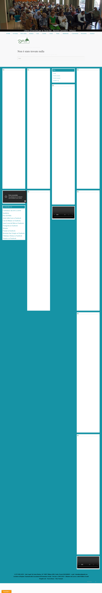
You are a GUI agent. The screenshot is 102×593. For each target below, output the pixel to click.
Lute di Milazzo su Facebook (12, 220)
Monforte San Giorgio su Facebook (14, 233)
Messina (5, 228)
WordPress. (98, 581)
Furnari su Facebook (9, 231)
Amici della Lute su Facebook (12, 218)
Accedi (54, 73)
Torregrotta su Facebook (10, 226)
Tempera (93, 581)
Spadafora (6, 213)
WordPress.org (56, 80)
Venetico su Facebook (9, 238)
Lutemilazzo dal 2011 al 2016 (12, 210)
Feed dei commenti (56, 78)
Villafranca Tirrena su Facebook (12, 236)
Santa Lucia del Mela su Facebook (13, 223)
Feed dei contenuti (56, 75)
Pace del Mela (7, 215)
